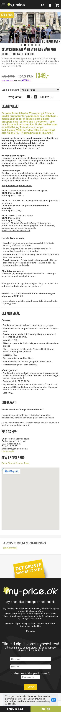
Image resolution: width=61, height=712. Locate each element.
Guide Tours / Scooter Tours (16, 463)
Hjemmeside (8, 451)
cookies (11, 703)
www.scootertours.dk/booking (16, 230)
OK (53, 700)
